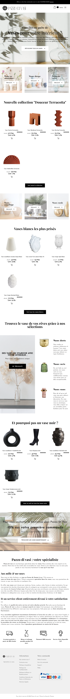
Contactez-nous (23, 662)
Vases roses (59, 390)
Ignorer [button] (52, 2)
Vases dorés (59, 341)
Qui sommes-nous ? (24, 659)
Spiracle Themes (49, 696)
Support (39, 665)
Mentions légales (23, 682)
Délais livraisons (41, 659)
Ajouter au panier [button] (11, 138)
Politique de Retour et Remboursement (25, 673)
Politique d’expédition (25, 665)
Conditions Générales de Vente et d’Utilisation (26, 678)
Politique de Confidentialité (23, 668)
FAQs (38, 668)
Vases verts (59, 364)
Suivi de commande (42, 662)
